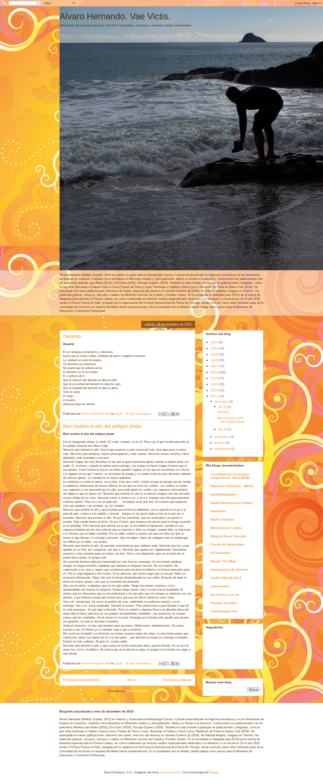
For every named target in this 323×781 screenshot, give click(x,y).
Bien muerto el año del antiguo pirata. (102, 426)
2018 (215, 360)
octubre (220, 442)
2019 (215, 354)
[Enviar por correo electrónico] (160, 414)
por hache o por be (224, 594)
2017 (215, 366)
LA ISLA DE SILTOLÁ (225, 578)
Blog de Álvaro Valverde (228, 536)
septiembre (222, 448)
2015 (215, 378)
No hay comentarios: (139, 413)
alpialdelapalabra (223, 494)
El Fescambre (220, 553)
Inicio (131, 680)
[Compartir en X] (169, 414)
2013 (215, 390)
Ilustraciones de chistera (229, 569)
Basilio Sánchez (222, 519)
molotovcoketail (170, 772)
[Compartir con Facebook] (173, 414)
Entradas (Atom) (136, 691)
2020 (215, 348)
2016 (215, 372)
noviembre (222, 436)
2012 (215, 396)
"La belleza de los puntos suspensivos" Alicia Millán (230, 475)
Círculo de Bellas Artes (227, 544)
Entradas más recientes (81, 680)
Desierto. (72, 336)
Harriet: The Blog (223, 561)
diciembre (221, 401)
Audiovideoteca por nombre (231, 502)
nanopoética (219, 586)
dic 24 (222, 429)
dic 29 (222, 407)
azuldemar (218, 511)
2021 (215, 342)
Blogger (214, 772)
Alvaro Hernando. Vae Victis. (115, 16)
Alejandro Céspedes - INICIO (231, 486)
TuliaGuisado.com (224, 611)
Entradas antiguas (177, 680)
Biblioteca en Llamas (226, 528)
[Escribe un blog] (165, 414)
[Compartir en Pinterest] (177, 414)
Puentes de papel (223, 603)
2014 (215, 384)
